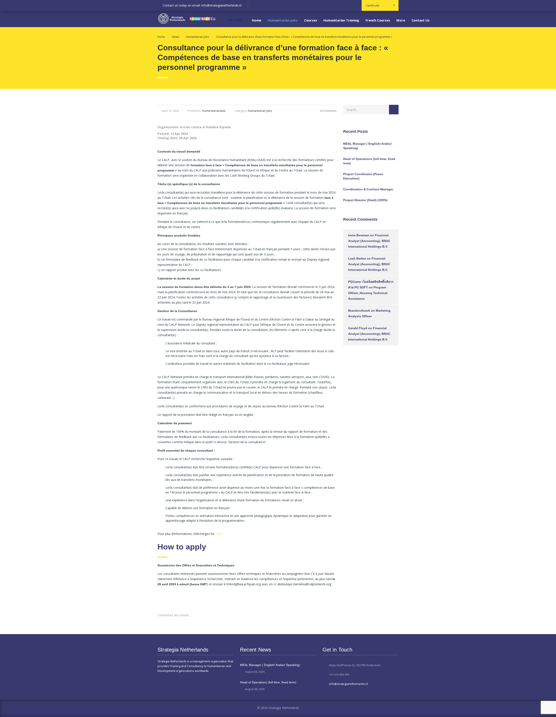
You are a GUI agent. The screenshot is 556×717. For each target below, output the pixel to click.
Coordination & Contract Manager (368, 189)
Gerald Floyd (357, 328)
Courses (310, 20)
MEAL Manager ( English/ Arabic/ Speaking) (367, 146)
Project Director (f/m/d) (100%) (365, 200)
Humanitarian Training (341, 20)
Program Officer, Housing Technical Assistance (367, 293)
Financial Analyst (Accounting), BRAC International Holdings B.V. (369, 241)
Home (256, 20)
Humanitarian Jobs (283, 20)
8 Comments (328, 111)
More (400, 20)
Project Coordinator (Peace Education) (363, 176)
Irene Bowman (358, 235)
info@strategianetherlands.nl (348, 684)
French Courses (378, 20)
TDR (218, 534)
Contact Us (421, 20)
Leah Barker (357, 258)
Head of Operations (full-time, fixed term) (369, 161)
